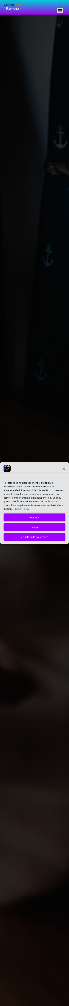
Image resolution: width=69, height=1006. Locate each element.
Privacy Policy (21, 508)
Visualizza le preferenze (34, 536)
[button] (63, 469)
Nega (34, 527)
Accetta (34, 517)
